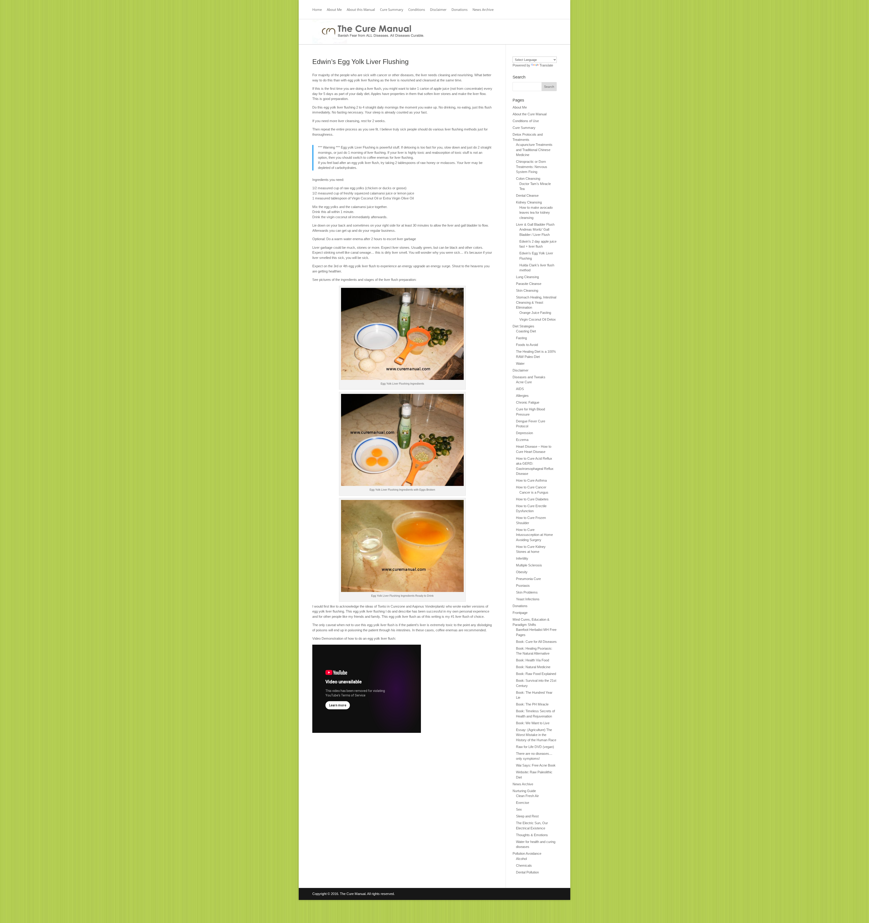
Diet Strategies (523, 326)
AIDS (520, 389)
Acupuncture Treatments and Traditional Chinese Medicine (534, 150)
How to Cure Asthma (531, 480)
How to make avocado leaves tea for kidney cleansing (536, 213)
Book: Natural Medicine (533, 667)
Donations (459, 10)
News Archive (483, 10)
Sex (519, 809)
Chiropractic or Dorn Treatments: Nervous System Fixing (531, 167)
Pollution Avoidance (527, 853)
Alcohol (521, 859)
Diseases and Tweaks (529, 377)
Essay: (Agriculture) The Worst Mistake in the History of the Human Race (536, 735)
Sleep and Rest (527, 816)
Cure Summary (391, 10)
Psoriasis (523, 585)
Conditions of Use (526, 121)
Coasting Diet (526, 331)
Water (520, 363)
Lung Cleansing (527, 277)
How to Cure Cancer (531, 487)
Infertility (522, 558)
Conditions (416, 10)
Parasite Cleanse (528, 284)
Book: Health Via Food (532, 660)
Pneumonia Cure (528, 579)
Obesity (522, 572)
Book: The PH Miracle (532, 704)
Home (317, 10)
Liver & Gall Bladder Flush (535, 224)
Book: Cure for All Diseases (536, 642)
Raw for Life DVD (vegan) (535, 747)
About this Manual (361, 10)
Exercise (522, 803)
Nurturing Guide (524, 791)
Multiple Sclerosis (529, 565)
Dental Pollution (527, 872)
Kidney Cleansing (529, 202)
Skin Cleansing (527, 290)
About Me (334, 10)
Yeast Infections (528, 599)
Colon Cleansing (528, 178)
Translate (546, 65)
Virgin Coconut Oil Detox (537, 319)
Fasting (521, 338)
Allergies (522, 396)
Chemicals (524, 865)
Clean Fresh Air (527, 796)
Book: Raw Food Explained (536, 674)
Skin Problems (527, 592)
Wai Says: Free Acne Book (536, 765)
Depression (524, 433)
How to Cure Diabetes (532, 499)
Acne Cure (524, 382)
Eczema (522, 440)
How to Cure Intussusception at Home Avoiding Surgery (534, 535)
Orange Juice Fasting (535, 313)
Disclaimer (438, 10)
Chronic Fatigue (527, 402)
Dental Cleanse (527, 195)
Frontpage (520, 613)
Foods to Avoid (527, 345)
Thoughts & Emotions (532, 835)
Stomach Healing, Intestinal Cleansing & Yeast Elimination (536, 302)
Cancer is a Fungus (533, 492)
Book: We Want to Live (532, 723)
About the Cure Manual (530, 114)
